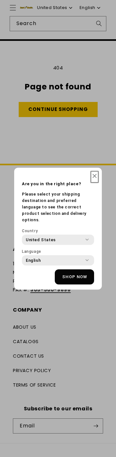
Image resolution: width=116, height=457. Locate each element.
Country (30, 230)
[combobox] (41, 239)
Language (31, 251)
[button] (94, 176)
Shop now (74, 276)
